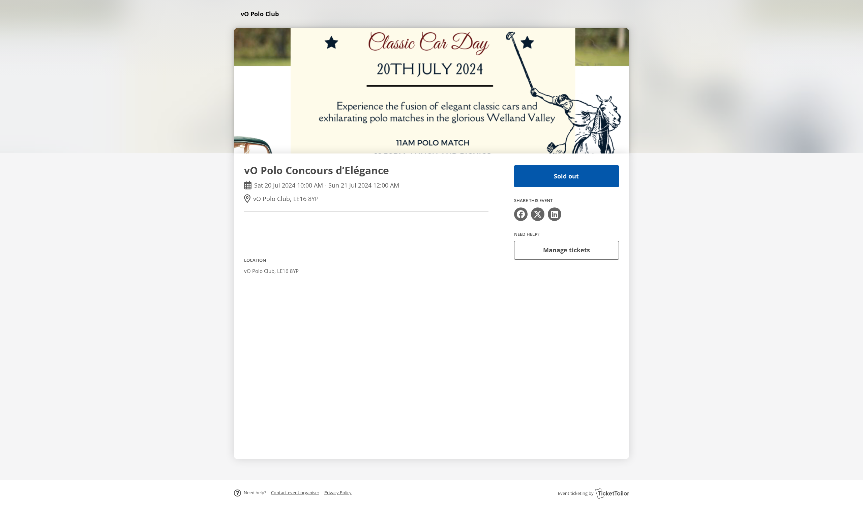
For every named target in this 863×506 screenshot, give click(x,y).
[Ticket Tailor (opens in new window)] (612, 493)
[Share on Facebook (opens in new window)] (521, 214)
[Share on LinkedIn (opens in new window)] (554, 214)
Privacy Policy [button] (338, 492)
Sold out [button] (566, 176)
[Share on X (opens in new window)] (537, 214)
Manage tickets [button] (566, 250)
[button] (295, 492)
